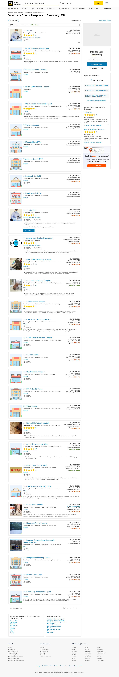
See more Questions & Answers (96, 100)
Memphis (87, 660)
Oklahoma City (101, 653)
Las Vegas (87, 655)
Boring (12, 632)
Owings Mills (13, 621)
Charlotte (74, 655)
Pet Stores (52, 374)
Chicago (74, 656)
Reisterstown (13, 625)
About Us (11, 647)
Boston (74, 653)
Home (10, 12)
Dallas (73, 658)
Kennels (49, 631)
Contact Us (30, 230)
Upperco (12, 628)
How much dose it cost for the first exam (96, 85)
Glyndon (12, 629)
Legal (79, 666)
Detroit (86, 647)
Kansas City (88, 653)
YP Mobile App (44, 651)
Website (25, 37)
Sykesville (13, 624)
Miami (99, 647)
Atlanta (74, 647)
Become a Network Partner (15, 656)
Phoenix (99, 658)
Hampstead (13, 627)
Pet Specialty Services (54, 629)
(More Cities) (83, 644)
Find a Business (44, 649)
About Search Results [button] (105, 20)
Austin (73, 649)
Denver (74, 660)
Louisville (87, 658)
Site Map (42, 653)
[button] (107, 3)
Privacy (38, 666)
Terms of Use (73, 666)
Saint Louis (100, 660)
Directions (31, 37)
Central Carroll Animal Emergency (94, 129)
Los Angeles (88, 656)
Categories (43, 655)
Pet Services (44, 322)
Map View (14, 20)
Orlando (99, 655)
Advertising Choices (14, 655)
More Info (37, 37)
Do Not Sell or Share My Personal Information (54, 666)
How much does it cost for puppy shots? (96, 90)
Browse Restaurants (45, 656)
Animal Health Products (55, 544)
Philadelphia (100, 656)
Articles (42, 647)
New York (100, 651)
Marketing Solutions (13, 658)
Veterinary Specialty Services (57, 51)
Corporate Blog (12, 653)
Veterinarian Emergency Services (50, 106)
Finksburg (20, 12)
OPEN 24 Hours (34, 25)
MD (15, 12)
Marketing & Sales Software (16, 660)
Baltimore (74, 651)
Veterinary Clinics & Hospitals (31, 33)
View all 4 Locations (74, 506)
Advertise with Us (13, 651)
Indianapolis (88, 651)
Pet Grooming (52, 467)
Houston (87, 649)
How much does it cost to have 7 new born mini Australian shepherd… (95, 96)
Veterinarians (28, 12)
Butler (11, 631)
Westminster (13, 622)
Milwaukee (100, 649)
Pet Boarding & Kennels (55, 283)
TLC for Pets (28, 30)
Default (76, 20)
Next (79, 608)
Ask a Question (98, 80)
